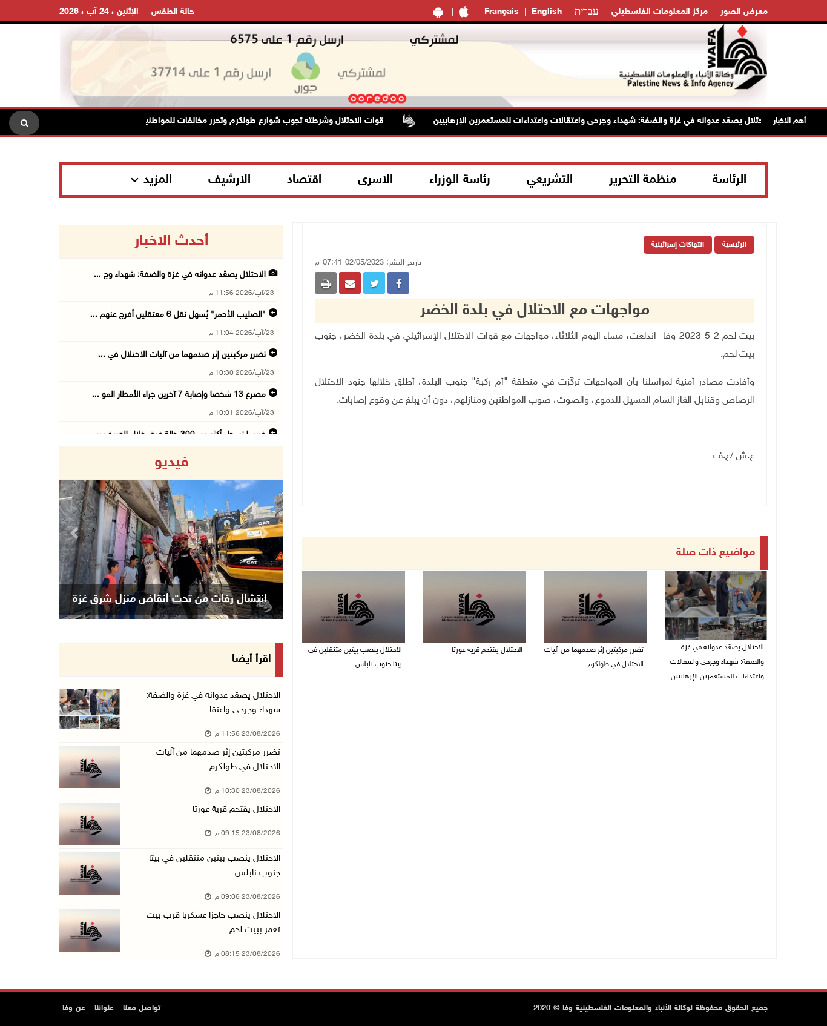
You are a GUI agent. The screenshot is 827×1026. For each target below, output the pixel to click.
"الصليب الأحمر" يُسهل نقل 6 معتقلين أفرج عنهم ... (178, 314)
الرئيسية (734, 244)
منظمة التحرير (643, 180)
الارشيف (229, 180)
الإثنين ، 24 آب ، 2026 (99, 12)
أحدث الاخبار (171, 242)
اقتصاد (304, 180)
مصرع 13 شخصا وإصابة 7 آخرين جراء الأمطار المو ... (179, 394)
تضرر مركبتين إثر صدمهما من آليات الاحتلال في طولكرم (594, 657)
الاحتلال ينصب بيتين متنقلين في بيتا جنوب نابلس (355, 657)
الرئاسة (729, 180)
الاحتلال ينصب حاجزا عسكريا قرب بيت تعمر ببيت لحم (213, 922)
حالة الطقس (172, 12)
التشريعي (550, 180)
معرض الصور (744, 12)
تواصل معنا (141, 1008)
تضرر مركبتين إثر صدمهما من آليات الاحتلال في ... (182, 354)
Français (501, 12)
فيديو (171, 463)
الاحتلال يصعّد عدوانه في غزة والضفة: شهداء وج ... (180, 275)
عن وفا (73, 1008)
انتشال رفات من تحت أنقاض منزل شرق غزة (170, 599)
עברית (587, 12)
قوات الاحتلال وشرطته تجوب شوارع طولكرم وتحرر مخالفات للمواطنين (281, 121)
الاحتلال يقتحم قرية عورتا (487, 650)
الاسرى (375, 180)
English (547, 12)
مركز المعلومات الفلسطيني (659, 12)
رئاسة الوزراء (459, 180)
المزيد (157, 180)
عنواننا (104, 1008)
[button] (76, 532)
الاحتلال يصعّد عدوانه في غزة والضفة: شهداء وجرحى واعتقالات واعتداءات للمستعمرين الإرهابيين (621, 121)
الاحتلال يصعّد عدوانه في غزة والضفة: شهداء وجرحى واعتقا (213, 702)
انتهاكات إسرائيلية (677, 244)
